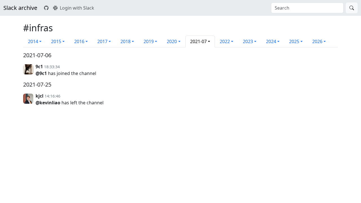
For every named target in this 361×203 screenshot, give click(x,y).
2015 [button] (56, 41)
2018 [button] (125, 41)
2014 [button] (33, 41)
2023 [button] (248, 41)
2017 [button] (102, 41)
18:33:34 (52, 66)
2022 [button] (225, 41)
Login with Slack (77, 8)
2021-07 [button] (198, 41)
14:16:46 (52, 96)
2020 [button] (172, 41)
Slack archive (20, 8)
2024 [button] (271, 41)
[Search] (352, 8)
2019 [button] (149, 41)
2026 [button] (317, 41)
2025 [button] (294, 41)
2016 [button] (79, 41)
